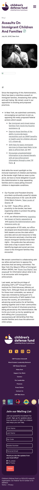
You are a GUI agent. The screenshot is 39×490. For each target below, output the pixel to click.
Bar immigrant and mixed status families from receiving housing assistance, (22, 125)
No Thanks (11, 463)
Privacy (10, 485)
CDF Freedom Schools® (19, 359)
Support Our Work (19, 373)
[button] (25, 31)
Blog (3, 18)
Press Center (19, 387)
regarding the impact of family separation (20, 217)
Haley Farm (19, 369)
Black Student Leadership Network (19, 362)
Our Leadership (19, 380)
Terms (4, 485)
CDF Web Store (19, 394)
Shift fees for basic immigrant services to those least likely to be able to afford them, (23, 147)
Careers (19, 376)
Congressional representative (14, 315)
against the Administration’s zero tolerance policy (20, 222)
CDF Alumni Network (19, 366)
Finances (19, 384)
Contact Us (19, 391)
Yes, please (11, 461)
